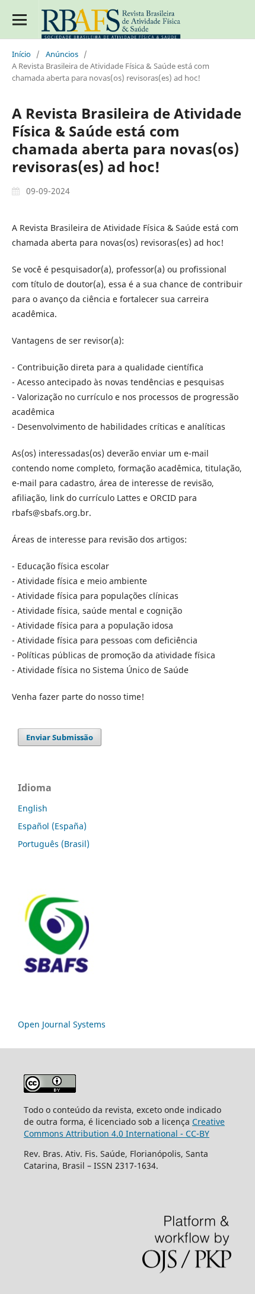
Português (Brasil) (54, 843)
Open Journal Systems (62, 1024)
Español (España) (52, 826)
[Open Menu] (19, 19)
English (32, 808)
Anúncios (62, 54)
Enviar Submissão (59, 737)
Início (21, 54)
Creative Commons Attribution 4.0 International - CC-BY (124, 1127)
